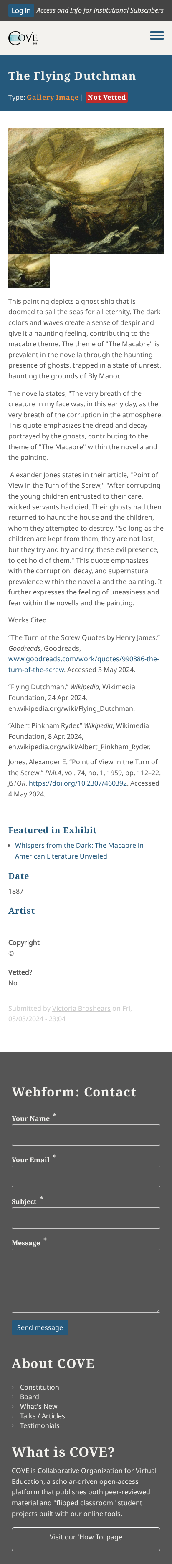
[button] (86, 1539)
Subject (24, 1201)
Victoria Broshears (81, 1008)
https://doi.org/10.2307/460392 (78, 783)
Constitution (39, 1387)
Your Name (31, 1118)
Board (29, 1396)
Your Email (31, 1160)
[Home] (79, 38)
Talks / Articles (42, 1415)
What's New (39, 1406)
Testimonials (40, 1425)
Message (26, 1243)
